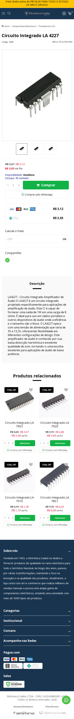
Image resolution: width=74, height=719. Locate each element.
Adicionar (25, 443)
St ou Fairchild (65, 41)
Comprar (48, 185)
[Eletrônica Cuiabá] (37, 13)
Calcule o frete (14, 231)
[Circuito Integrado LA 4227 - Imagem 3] (50, 149)
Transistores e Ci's (47, 26)
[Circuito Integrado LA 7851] (54, 494)
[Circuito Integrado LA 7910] (19, 494)
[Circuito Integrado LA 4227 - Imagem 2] (36, 149)
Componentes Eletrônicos (24, 26)
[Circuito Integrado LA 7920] (54, 419)
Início (6, 26)
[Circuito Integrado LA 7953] (19, 419)
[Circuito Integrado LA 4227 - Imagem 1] (21, 149)
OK (64, 239)
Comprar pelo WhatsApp (38, 194)
